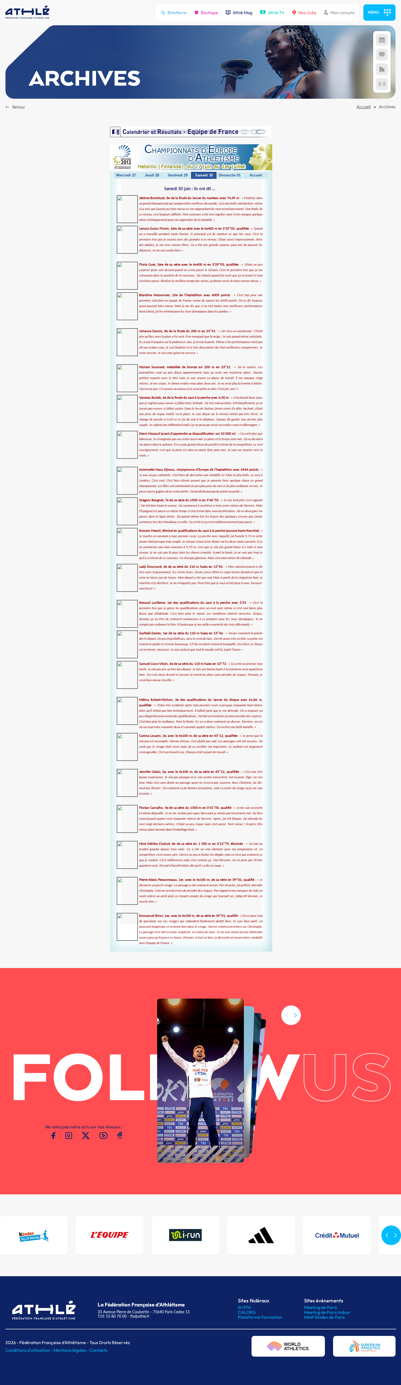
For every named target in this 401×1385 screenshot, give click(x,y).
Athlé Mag (242, 12)
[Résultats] (382, 55)
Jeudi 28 (152, 175)
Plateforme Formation (260, 1317)
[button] (295, 1015)
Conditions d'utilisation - (29, 1350)
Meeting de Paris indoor (327, 1312)
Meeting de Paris (320, 1307)
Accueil (256, 175)
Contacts (98, 1350)
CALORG (247, 1312)
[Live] (382, 84)
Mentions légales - (71, 1350)
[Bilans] (382, 69)
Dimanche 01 (230, 175)
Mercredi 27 (126, 175)
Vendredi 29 (178, 175)
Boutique (209, 12)
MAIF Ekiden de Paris (324, 1317)
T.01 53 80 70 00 (112, 1316)
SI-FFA (244, 1307)
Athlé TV (276, 12)
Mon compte (342, 12)
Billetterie (177, 12)
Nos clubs (307, 12)
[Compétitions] (382, 40)
